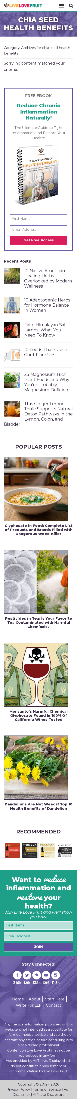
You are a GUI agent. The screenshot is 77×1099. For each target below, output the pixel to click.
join (38, 947)
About (34, 999)
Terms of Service (47, 1089)
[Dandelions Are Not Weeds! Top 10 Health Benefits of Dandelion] (36, 768)
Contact (53, 1005)
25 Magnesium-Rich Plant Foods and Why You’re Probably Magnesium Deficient (47, 382)
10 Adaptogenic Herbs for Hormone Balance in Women (47, 305)
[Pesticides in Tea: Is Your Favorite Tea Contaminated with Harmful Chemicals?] (36, 582)
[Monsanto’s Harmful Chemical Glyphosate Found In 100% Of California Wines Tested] (36, 675)
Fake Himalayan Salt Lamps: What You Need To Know (45, 330)
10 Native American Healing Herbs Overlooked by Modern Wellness (48, 278)
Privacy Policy (18, 1089)
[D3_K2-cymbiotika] (47, 844)
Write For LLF (28, 1005)
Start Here (55, 999)
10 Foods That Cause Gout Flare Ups (45, 352)
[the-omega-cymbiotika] (29, 844)
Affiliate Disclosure (49, 1095)
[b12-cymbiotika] (12, 844)
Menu (61, 5)
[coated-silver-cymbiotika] (64, 844)
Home (18, 999)
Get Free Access (39, 240)
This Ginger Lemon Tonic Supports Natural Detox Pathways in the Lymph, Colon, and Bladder (38, 414)
